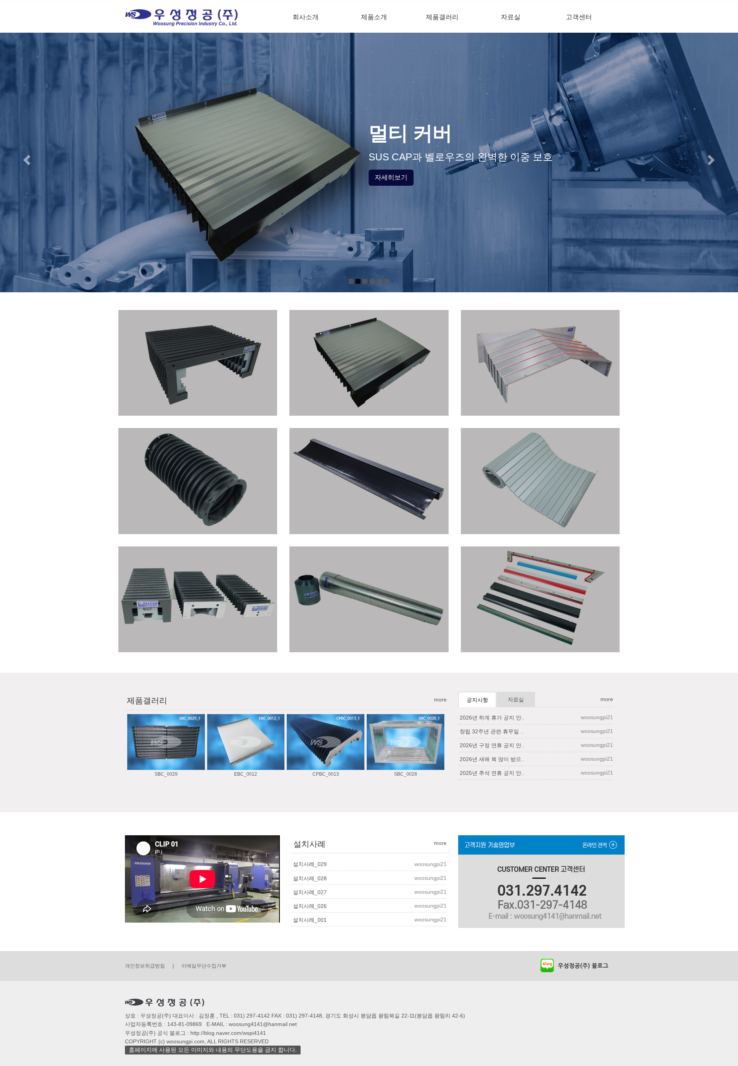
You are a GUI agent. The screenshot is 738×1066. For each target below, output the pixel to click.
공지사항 (477, 700)
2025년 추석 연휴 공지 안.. (492, 773)
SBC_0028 (405, 774)
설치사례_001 (310, 920)
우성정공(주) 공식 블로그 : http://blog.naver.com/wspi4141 (195, 1033)
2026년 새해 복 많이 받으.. (492, 759)
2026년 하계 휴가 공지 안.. (492, 718)
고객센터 (579, 17)
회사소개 (306, 17)
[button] (26, 157)
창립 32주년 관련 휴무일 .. (492, 731)
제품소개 (374, 17)
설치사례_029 (310, 864)
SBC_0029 (166, 774)
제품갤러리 (442, 17)
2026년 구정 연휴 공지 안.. (492, 745)
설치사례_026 (310, 906)
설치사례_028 (310, 878)
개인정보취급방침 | (149, 966)
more (440, 700)
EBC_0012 (245, 774)
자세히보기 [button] (391, 177)
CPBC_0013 (325, 774)
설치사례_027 (310, 892)
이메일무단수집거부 (203, 966)
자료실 (510, 17)
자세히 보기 (198, 413)
